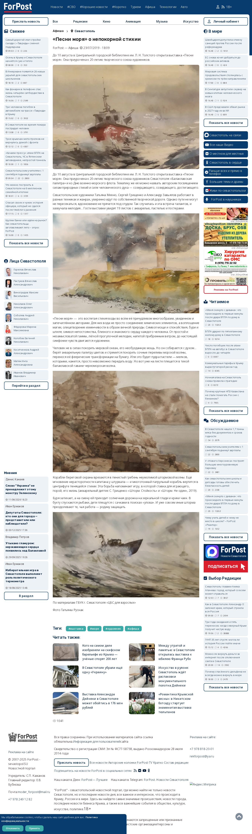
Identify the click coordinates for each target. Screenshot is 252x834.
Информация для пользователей (96, 741)
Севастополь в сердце (226, 162)
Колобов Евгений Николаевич (24, 340)
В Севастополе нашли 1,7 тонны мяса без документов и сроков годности (224, 432)
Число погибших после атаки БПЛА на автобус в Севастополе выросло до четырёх (224, 349)
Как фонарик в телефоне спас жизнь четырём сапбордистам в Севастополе (25, 92)
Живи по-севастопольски (228, 190)
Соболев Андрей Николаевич (24, 317)
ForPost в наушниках (226, 199)
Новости (57, 7)
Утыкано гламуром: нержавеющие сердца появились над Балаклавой (26, 547)
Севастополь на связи (225, 135)
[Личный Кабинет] (218, 7)
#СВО (71, 7)
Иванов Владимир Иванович (25, 374)
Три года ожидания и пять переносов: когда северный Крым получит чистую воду (225, 625)
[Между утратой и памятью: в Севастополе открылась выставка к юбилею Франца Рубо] (142, 652)
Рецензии (80, 21)
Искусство (191, 21)
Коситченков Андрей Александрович (26, 351)
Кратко (158, 763)
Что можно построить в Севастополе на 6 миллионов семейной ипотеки (24, 188)
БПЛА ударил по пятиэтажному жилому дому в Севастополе (223, 333)
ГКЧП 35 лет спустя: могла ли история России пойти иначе (222, 641)
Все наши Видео (221, 144)
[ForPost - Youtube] (144, 771)
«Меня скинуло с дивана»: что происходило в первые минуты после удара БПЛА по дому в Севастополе (224, 315)
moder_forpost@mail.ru (34, 792)
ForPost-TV (144, 763)
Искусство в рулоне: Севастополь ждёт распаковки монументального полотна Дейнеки (173, 676)
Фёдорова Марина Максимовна (25, 328)
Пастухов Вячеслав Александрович (25, 282)
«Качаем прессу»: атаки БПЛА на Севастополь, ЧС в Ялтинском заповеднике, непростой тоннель (26, 156)
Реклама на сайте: (203, 737)
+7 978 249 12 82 (20, 799)
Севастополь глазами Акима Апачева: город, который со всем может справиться (225, 590)
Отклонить (13, 828)
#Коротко (119, 7)
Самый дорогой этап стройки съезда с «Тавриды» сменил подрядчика (23, 43)
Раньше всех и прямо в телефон (225, 172)
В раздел (26, 596)
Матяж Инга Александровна (23, 362)
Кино (106, 21)
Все (55, 21)
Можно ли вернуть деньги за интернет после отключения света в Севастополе (222, 657)
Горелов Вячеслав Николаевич (25, 271)
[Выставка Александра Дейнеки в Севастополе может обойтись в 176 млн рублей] (66, 703)
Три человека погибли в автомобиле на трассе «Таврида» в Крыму (26, 110)
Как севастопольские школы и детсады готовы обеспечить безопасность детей (223, 482)
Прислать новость (26, 21)
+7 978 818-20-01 (202, 749)
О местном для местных (227, 153)
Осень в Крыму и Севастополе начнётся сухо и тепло (24, 59)
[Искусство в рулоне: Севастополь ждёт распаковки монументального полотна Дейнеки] (142, 676)
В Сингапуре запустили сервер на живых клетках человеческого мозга (225, 92)
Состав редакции (176, 763)
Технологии (168, 7)
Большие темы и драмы (226, 181)
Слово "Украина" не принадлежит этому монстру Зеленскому (21, 489)
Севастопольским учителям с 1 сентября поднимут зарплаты (25, 172)
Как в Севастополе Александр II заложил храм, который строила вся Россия (224, 608)
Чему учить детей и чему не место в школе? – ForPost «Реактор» (222, 521)
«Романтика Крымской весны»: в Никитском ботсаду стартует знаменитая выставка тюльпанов (176, 703)
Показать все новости (26, 243)
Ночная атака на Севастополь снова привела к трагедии (223, 379)
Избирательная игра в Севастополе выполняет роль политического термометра (24, 576)
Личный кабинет (226, 21)
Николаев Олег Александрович (23, 305)
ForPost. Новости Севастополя (166, 780)
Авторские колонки (122, 763)
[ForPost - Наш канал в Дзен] (151, 771)
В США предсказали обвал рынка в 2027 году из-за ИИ (225, 108)
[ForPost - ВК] (139, 771)
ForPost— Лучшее (94, 780)
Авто (184, 7)
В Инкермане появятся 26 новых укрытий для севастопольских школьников (25, 75)
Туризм (136, 7)
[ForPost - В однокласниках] (149, 771)
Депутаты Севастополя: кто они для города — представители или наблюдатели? (24, 518)
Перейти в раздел (26, 386)
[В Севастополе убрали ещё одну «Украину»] (66, 676)
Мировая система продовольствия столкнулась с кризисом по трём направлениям (225, 75)
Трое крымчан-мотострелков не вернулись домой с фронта (25, 140)
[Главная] (18, 5)
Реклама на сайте (21, 752)
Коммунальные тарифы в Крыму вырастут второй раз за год (224, 364)
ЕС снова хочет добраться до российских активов (222, 59)
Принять (34, 828)
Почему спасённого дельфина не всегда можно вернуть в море (225, 673)
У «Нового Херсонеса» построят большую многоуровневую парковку (224, 464)
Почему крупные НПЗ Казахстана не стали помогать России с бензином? (224, 395)
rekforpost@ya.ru (202, 756)
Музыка (162, 21)
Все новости (98, 763)
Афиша (150, 7)
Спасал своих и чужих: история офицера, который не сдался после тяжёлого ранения (24, 206)
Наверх (240, 816)
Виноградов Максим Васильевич (26, 294)
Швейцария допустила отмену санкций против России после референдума (223, 43)
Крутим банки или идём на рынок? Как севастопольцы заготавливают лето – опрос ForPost (26, 226)
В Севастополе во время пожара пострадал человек (26, 126)
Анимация (133, 21)
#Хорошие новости (94, 7)
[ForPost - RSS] (135, 771)
